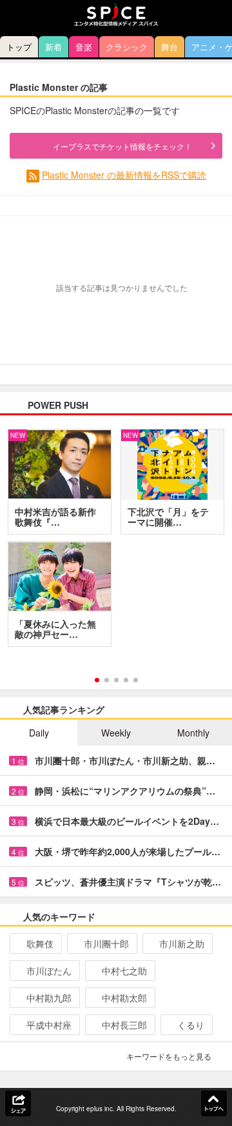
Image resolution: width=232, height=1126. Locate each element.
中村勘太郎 (124, 997)
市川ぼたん (49, 970)
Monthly (193, 732)
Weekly (116, 732)
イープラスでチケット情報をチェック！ (122, 146)
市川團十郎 (106, 943)
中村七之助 (124, 970)
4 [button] (126, 680)
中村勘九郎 (49, 997)
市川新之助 (181, 943)
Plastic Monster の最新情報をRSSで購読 (124, 174)
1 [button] (97, 680)
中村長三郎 (124, 1024)
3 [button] (116, 680)
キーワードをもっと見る (168, 1056)
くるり (190, 1024)
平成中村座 (49, 1024)
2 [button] (106, 680)
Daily (39, 732)
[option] (116, 542)
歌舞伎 (39, 943)
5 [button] (135, 680)
